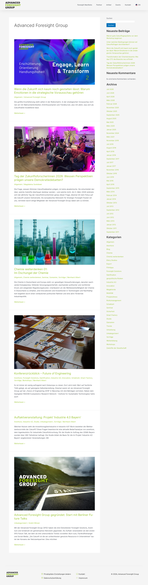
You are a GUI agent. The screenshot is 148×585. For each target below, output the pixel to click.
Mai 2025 (110, 122)
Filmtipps (110, 267)
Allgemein (18, 97)
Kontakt (128, 5)
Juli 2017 (110, 162)
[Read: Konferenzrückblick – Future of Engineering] (54, 342)
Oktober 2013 (112, 203)
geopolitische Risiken (115, 278)
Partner (99, 5)
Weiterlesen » (19, 113)
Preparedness (112, 297)
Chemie (109, 253)
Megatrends (111, 289)
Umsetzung (111, 330)
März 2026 (111, 100)
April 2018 (110, 151)
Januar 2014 (111, 199)
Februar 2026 (112, 104)
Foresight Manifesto (84, 5)
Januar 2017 (111, 166)
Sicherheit (110, 311)
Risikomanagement (114, 300)
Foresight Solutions (31, 378)
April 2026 (110, 97)
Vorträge (62, 277)
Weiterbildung (112, 341)
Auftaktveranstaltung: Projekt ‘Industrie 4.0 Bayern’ (47, 417)
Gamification (45, 378)
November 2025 (113, 108)
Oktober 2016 (112, 173)
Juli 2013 (110, 206)
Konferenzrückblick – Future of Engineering (42, 373)
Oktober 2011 (112, 228)
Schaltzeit (76, 378)
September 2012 (113, 210)
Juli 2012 (110, 214)
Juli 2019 (110, 144)
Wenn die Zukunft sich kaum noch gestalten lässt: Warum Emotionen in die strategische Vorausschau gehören (122, 50)
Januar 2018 (111, 155)
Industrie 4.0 (56, 378)
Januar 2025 (111, 130)
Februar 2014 (112, 195)
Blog (108, 249)
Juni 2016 (110, 177)
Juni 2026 (110, 93)
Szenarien (53, 277)
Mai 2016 (110, 181)
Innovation (66, 378)
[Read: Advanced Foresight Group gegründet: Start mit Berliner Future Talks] (54, 483)
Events (118, 5)
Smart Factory (86, 378)
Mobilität (110, 293)
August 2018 (111, 148)
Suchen (109, 18)
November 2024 (113, 133)
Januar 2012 (111, 225)
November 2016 (113, 170)
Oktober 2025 (112, 111)
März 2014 (111, 192)
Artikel (108, 5)
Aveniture (18, 378)
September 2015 (113, 188)
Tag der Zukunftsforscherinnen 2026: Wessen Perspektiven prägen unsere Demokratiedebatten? (121, 65)
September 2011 (113, 232)
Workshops (27, 380)
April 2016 (110, 184)
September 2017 (113, 159)
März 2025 (111, 126)
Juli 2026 (110, 89)
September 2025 (113, 115)
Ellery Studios (112, 260)
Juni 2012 (110, 217)
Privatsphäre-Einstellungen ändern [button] (57, 574)
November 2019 (113, 140)
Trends (109, 326)
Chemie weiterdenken (32, 277)
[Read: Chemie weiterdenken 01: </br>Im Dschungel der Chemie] (54, 242)
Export (109, 264)
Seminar (45, 277)
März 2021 (110, 137)
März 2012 (110, 221)
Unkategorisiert (46, 422)
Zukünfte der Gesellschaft (116, 348)
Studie (36, 422)
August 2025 (111, 118)
